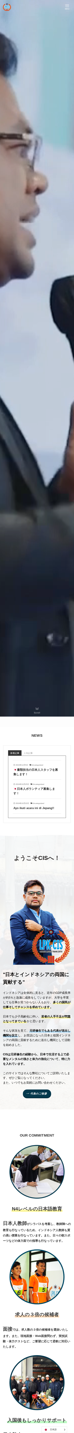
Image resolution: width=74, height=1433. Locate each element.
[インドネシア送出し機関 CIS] (7, 7)
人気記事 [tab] (28, 753)
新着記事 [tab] (14, 753)
